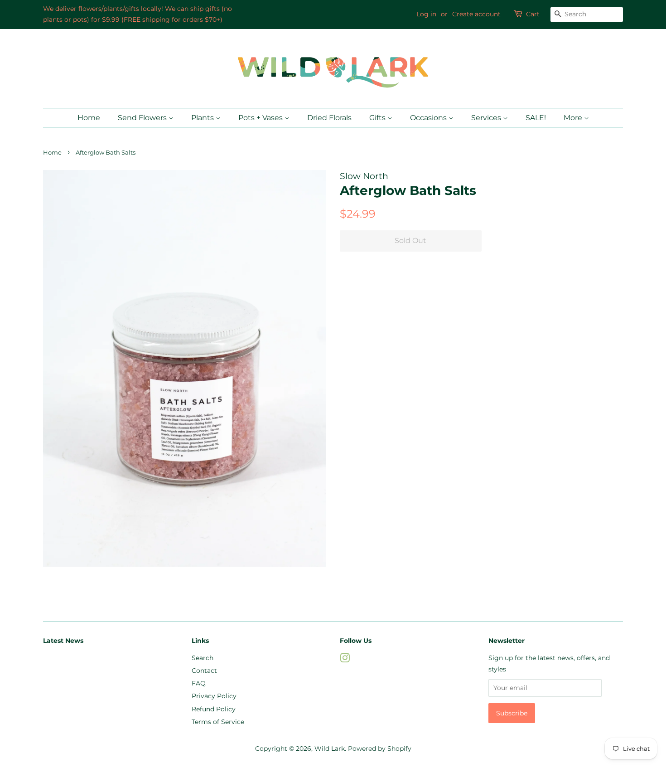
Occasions (429, 117)
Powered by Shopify (379, 748)
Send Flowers (143, 117)
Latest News (63, 641)
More (574, 117)
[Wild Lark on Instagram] (345, 660)
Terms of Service (218, 722)
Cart (533, 14)
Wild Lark (329, 748)
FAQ (199, 683)
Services (487, 117)
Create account (476, 14)
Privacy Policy (214, 696)
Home (88, 117)
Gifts (378, 117)
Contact (204, 670)
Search (202, 658)
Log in (426, 14)
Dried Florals (329, 117)
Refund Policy (214, 709)
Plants (203, 117)
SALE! (536, 117)
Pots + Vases (261, 117)
